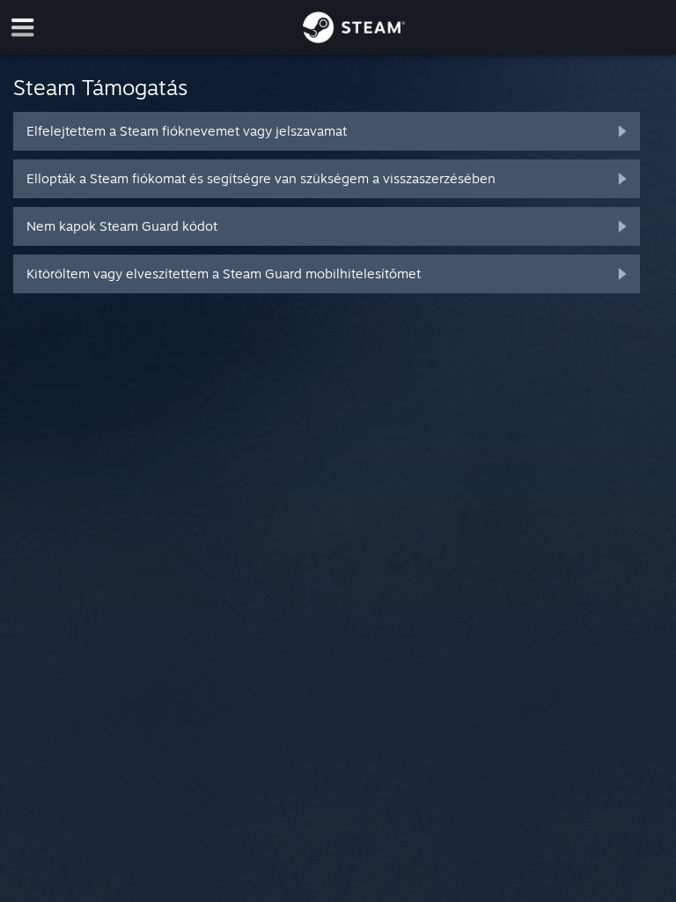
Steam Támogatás (100, 87)
